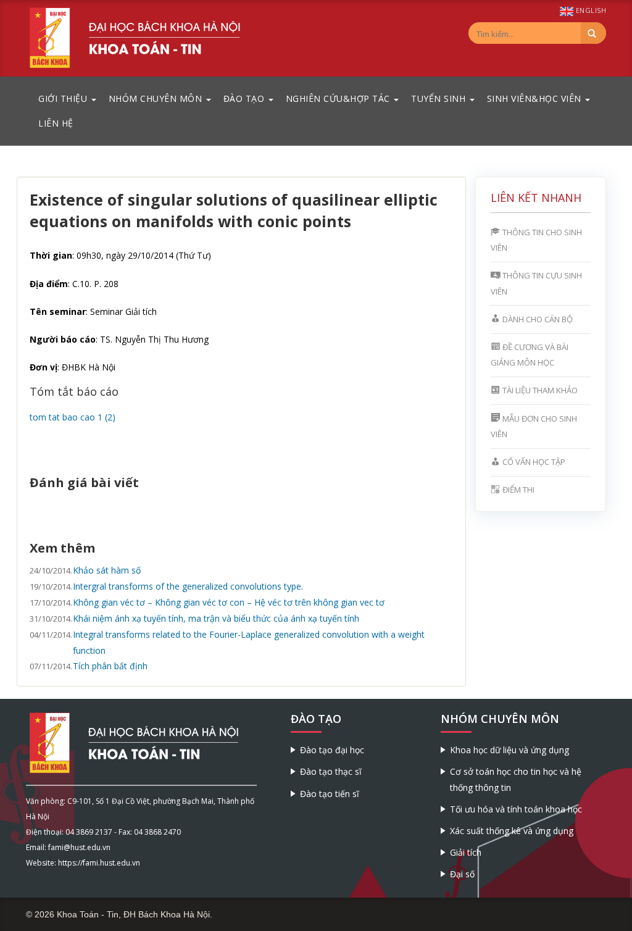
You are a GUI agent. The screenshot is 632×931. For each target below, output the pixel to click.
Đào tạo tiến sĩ (329, 793)
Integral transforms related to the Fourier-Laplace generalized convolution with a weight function (249, 642)
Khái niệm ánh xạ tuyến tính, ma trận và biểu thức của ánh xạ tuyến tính (216, 618)
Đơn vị (43, 367)
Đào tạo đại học (332, 750)
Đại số (462, 874)
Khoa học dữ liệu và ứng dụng (509, 750)
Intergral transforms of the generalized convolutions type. (188, 586)
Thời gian (51, 255)
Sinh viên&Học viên (535, 98)
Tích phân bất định (110, 666)
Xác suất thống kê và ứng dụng (511, 831)
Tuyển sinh (439, 98)
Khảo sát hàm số (107, 570)
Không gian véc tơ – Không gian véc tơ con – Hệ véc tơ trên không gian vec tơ (229, 602)
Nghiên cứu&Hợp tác (339, 98)
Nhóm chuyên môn (157, 98)
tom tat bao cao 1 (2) (72, 417)
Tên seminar (58, 311)
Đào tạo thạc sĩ (331, 771)
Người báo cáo (63, 339)
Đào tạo (245, 98)
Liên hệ (55, 123)
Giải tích (465, 852)
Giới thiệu (64, 98)
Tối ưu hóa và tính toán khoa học (516, 809)
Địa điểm (49, 284)
